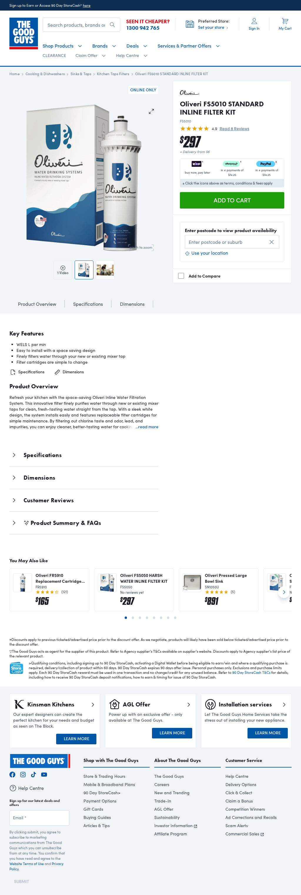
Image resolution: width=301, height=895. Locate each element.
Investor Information (173, 825)
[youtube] (44, 774)
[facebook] (12, 774)
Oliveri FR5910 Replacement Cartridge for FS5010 (58, 578)
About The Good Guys (177, 760)
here (87, 5)
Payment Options (99, 801)
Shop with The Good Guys (110, 760)
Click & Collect (238, 792)
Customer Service (243, 760)
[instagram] (23, 774)
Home (14, 73)
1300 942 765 (143, 28)
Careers (161, 784)
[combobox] (232, 242)
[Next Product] (284, 594)
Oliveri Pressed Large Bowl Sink (226, 578)
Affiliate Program (170, 834)
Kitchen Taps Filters (113, 73)
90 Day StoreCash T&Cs (251, 672)
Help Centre (236, 776)
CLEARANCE (54, 55)
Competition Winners (245, 809)
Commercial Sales (242, 834)
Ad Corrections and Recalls (251, 817)
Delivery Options (240, 784)
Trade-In (162, 801)
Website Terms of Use (26, 863)
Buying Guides (97, 817)
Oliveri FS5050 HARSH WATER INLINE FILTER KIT (144, 578)
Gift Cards (93, 809)
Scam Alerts (236, 825)
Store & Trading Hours (104, 776)
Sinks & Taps (81, 73)
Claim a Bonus (239, 801)
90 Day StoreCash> (102, 792)
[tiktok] (33, 774)
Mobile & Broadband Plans (109, 784)
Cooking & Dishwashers (45, 73)
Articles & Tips (96, 825)
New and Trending (172, 792)
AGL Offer (163, 809)
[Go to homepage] (23, 33)
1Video (62, 272)
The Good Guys (169, 776)
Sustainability (167, 817)
